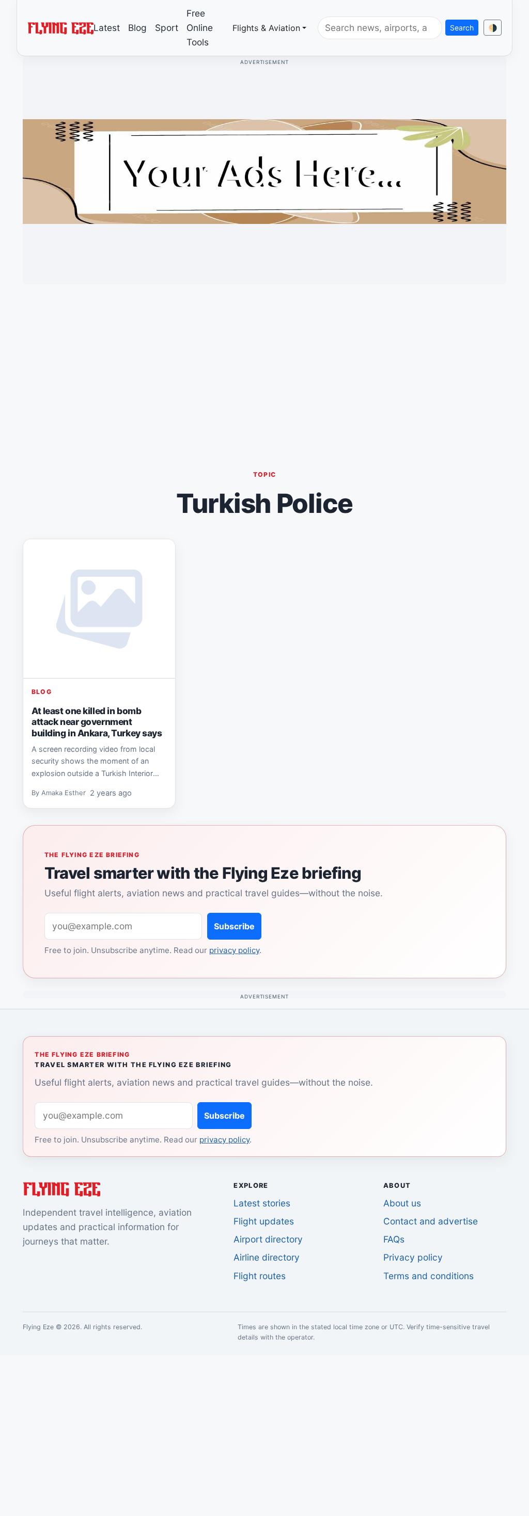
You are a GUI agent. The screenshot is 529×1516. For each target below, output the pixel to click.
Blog (137, 27)
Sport (166, 27)
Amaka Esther (63, 793)
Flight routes (260, 1275)
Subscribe (234, 926)
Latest (107, 27)
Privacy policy (413, 1257)
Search (462, 27)
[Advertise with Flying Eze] (264, 170)
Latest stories (262, 1203)
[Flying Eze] (60, 27)
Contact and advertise (430, 1221)
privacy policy (234, 950)
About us (402, 1203)
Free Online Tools (199, 27)
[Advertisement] (264, 365)
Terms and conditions (428, 1275)
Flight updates (264, 1221)
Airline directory (267, 1257)
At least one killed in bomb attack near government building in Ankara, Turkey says (97, 722)
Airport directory (268, 1239)
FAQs (393, 1239)
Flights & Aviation (266, 28)
